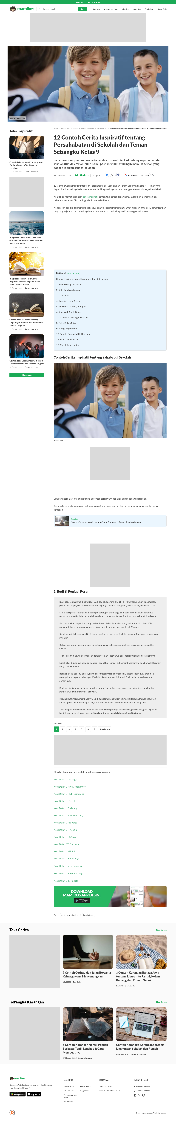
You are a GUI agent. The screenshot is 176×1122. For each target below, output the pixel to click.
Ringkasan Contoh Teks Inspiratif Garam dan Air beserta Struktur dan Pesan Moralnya (26, 240)
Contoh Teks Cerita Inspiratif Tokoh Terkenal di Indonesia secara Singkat (26, 362)
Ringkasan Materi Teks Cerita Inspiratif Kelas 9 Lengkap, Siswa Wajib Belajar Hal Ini (24, 281)
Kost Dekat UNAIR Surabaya (68, 873)
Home (56, 128)
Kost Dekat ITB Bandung (66, 844)
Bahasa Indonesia (31, 172)
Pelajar (75, 128)
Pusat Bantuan (69, 1102)
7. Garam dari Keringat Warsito (72, 317)
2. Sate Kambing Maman (68, 289)
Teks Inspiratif (102, 128)
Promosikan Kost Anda (70, 1096)
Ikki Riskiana (81, 175)
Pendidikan (149, 5)
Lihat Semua (26, 375)
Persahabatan (88, 915)
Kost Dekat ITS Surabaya (66, 858)
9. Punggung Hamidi (66, 328)
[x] (139, 1095)
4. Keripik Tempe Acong (68, 300)
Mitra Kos (125, 5)
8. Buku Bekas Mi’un (66, 323)
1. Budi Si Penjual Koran (68, 284)
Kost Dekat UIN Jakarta (66, 880)
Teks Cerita (77, 982)
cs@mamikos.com (143, 1086)
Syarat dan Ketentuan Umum (109, 1091)
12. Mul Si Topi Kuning (67, 345)
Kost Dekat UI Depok (65, 801)
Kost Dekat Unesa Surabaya (68, 865)
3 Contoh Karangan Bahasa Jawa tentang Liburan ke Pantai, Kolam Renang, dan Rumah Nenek (138, 976)
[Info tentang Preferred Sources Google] (153, 175)
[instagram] (143, 1095)
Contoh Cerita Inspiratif (70, 915)
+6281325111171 (143, 1091)
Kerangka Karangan (85, 1058)
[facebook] (134, 1095)
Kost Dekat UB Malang (65, 808)
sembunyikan (73, 273)
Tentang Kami (69, 1086)
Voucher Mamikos (110, 5)
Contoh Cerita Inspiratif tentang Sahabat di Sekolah (82, 278)
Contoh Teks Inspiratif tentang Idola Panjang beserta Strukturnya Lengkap (26, 165)
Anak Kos (137, 5)
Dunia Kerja (162, 5)
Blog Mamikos (85, 1086)
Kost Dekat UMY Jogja (65, 822)
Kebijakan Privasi (105, 1086)
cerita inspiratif (90, 196)
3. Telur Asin (62, 295)
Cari (82, 4)
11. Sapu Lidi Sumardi (67, 339)
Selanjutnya (105, 729)
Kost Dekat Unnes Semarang (68, 815)
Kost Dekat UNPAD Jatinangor (70, 786)
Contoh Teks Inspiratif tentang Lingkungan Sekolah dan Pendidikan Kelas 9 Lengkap (26, 322)
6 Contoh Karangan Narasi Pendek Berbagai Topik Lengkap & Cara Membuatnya (85, 1048)
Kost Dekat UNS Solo (65, 836)
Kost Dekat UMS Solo (65, 851)
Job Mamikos (69, 1091)
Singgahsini (84, 1091)
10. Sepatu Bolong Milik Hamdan (73, 334)
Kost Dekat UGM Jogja (65, 779)
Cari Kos (96, 5)
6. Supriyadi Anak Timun (68, 311)
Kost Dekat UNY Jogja (65, 829)
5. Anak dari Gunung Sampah (71, 306)
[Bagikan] (107, 175)
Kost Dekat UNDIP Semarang (69, 793)
